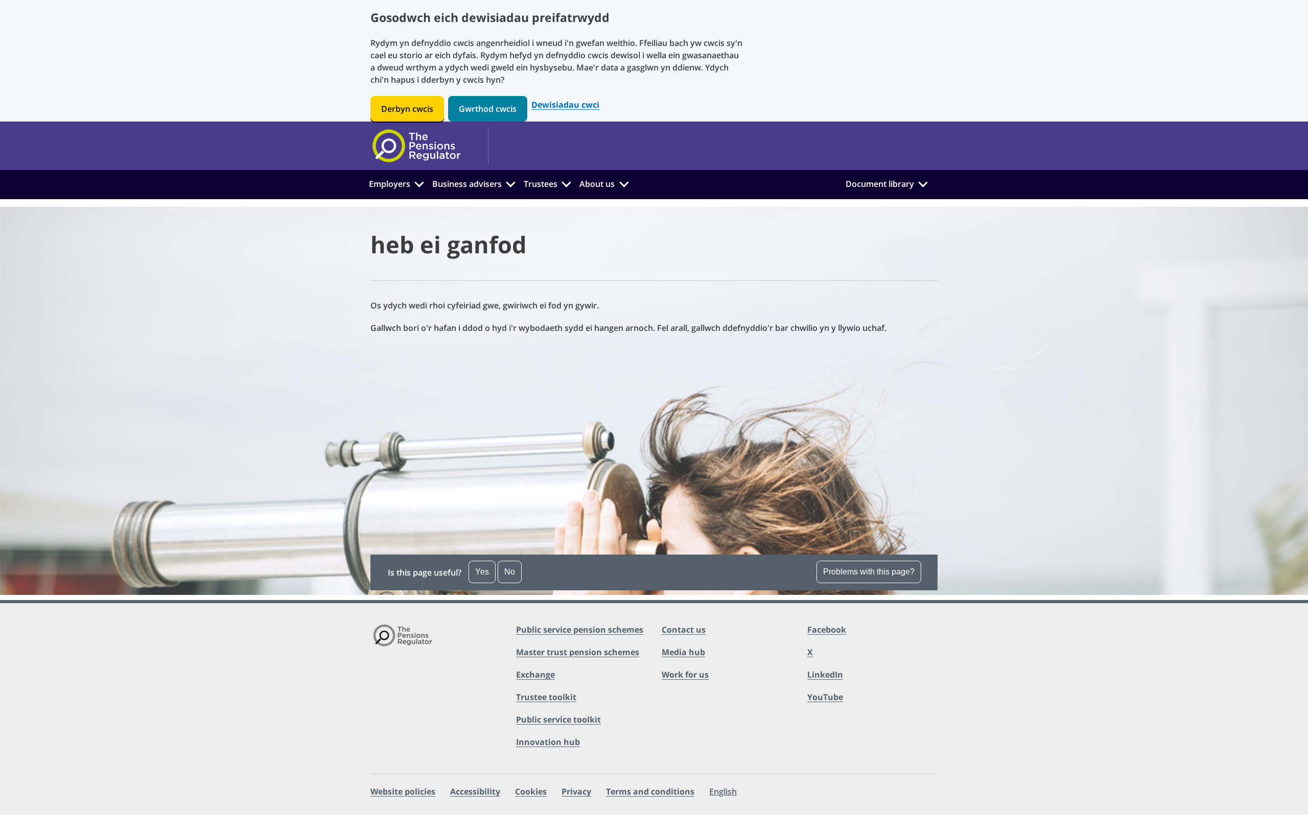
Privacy (576, 791)
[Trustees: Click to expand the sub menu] (566, 182)
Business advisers (467, 183)
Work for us (685, 674)
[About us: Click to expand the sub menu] (623, 182)
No (509, 571)
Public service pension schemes (579, 629)
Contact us (684, 629)
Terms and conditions (650, 791)
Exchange (535, 674)
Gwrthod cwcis (488, 108)
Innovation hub (548, 742)
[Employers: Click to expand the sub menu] (419, 182)
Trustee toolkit (546, 697)
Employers (389, 183)
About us (597, 183)
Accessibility (475, 791)
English (723, 791)
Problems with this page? (869, 571)
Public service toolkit (558, 719)
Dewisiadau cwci (565, 105)
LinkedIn (825, 674)
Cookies (531, 791)
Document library (880, 183)
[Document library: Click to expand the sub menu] (922, 182)
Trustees (540, 183)
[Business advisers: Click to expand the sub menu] (511, 182)
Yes (482, 571)
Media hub (683, 652)
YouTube (825, 697)
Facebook (826, 629)
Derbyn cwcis (407, 108)
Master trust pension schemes (577, 652)
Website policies (402, 791)
